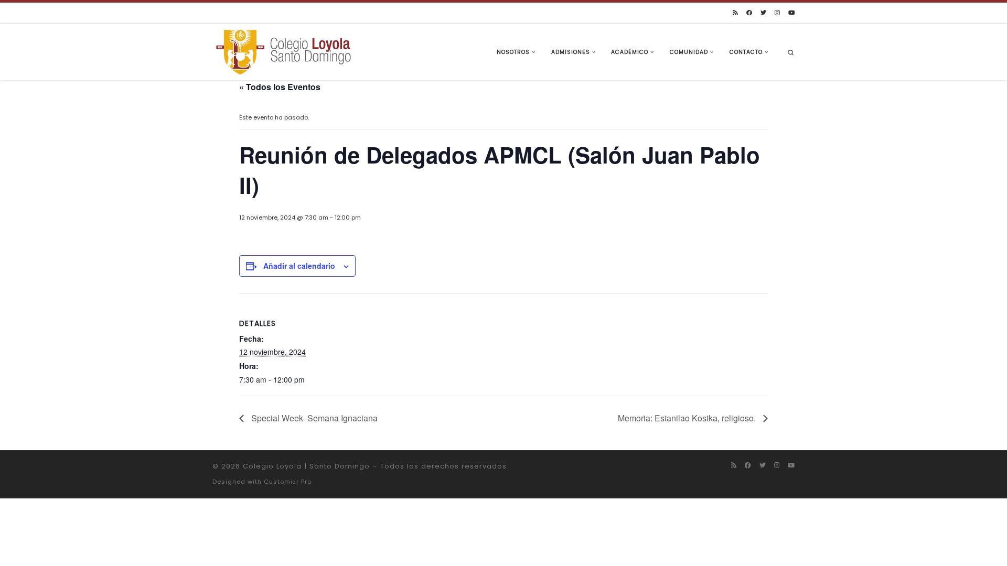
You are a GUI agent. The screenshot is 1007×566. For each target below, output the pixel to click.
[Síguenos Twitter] (763, 12)
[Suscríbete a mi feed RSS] (735, 12)
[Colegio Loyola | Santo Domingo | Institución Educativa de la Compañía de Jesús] (283, 51)
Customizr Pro (288, 481)
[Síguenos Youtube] (791, 12)
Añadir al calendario (299, 265)
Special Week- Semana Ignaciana (313, 418)
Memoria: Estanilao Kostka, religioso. (688, 418)
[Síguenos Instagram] (777, 12)
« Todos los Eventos (279, 87)
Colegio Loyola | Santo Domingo (306, 466)
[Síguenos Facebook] (749, 12)
